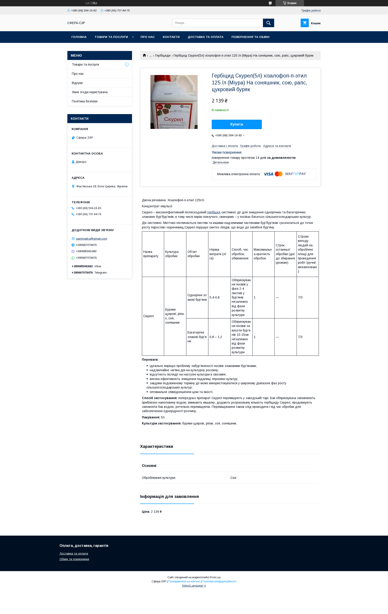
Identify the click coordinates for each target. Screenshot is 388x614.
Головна (78, 37)
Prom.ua (215, 577)
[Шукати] (268, 23)
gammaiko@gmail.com (91, 238)
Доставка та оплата (205, 37)
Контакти (171, 37)
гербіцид (213, 212)
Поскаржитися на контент (184, 581)
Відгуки (77, 83)
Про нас (148, 37)
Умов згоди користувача (90, 92)
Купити (236, 124)
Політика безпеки (84, 101)
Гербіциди (162, 55)
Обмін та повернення (74, 559)
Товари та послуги (111, 37)
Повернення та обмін (250, 37)
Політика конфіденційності (219, 581)
